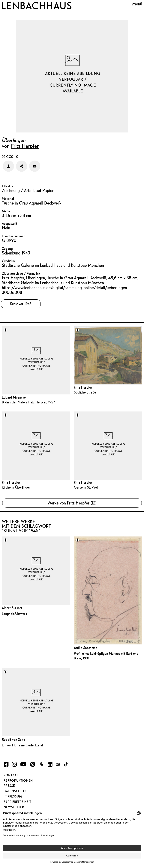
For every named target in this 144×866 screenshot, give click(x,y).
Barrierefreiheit (17, 802)
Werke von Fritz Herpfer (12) (72, 502)
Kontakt (11, 775)
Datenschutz (15, 791)
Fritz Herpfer (25, 146)
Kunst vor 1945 (21, 304)
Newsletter (14, 807)
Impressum (13, 796)
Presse (9, 785)
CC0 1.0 (11, 157)
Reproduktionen (18, 780)
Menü (137, 4)
